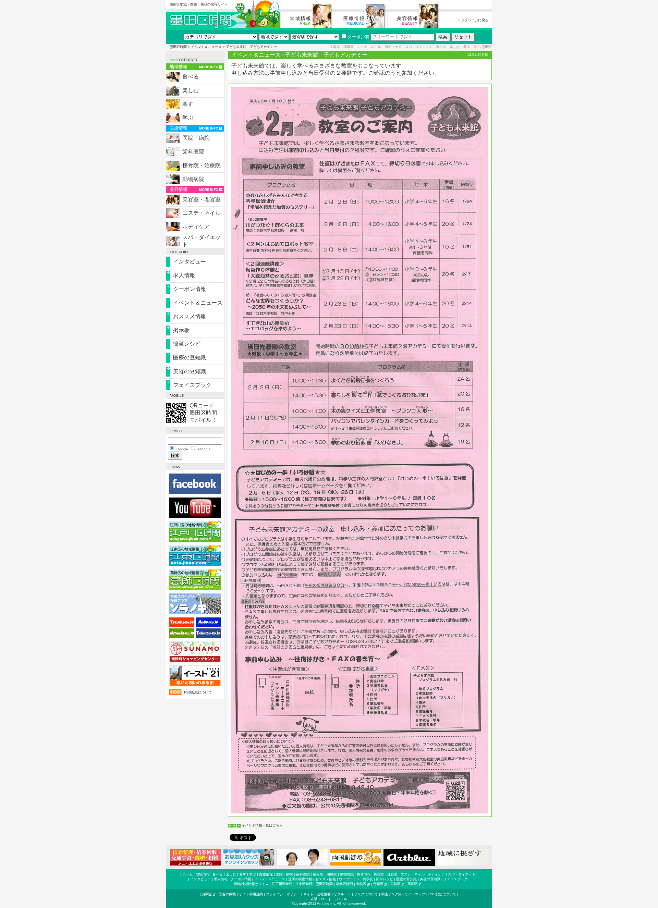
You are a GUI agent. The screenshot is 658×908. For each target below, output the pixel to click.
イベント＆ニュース (206, 47)
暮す (187, 104)
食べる (190, 76)
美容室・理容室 (201, 199)
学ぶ (187, 118)
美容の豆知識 (189, 371)
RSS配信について (198, 692)
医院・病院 (196, 138)
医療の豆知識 (189, 357)
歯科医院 (193, 152)
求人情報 (184, 275)
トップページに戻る (473, 20)
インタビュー (189, 262)
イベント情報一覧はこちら (262, 825)
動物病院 (193, 179)
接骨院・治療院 (201, 165)
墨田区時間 (178, 47)
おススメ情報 (189, 316)
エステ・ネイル (201, 213)
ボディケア (196, 227)
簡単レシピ (186, 344)
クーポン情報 (189, 289)
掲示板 (181, 330)
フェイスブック (192, 385)
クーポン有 (358, 36)
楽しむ (190, 90)
